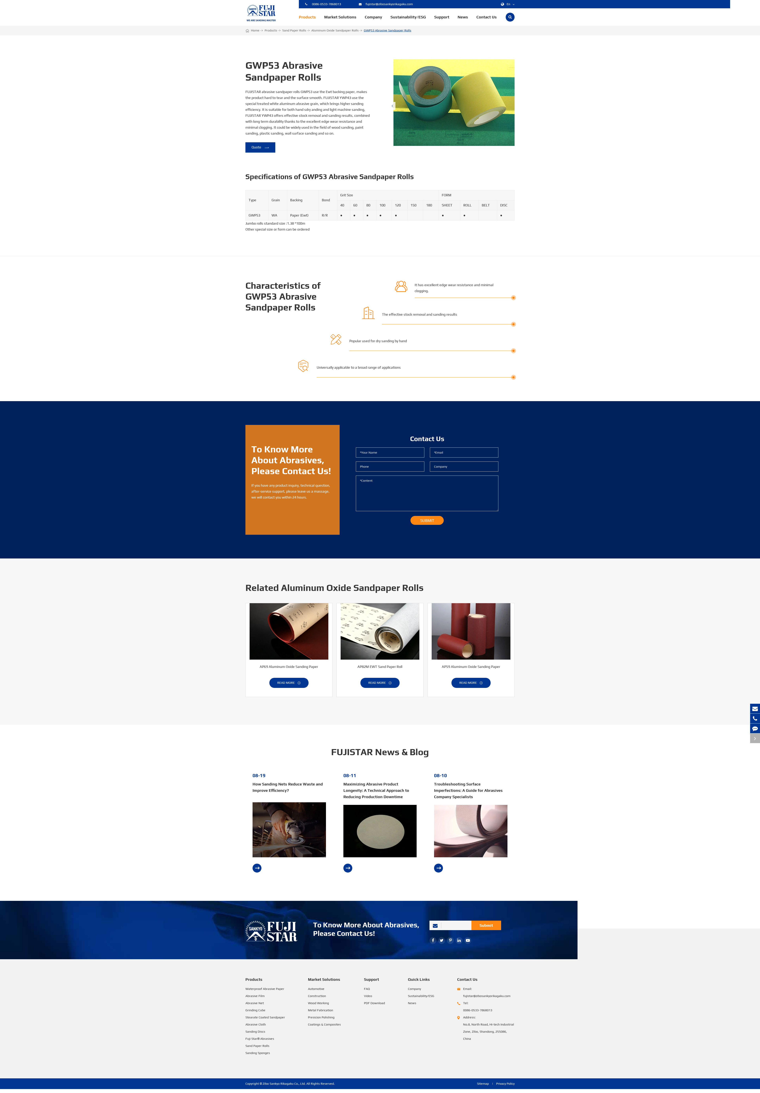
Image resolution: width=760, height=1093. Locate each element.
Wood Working (318, 1003)
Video (368, 996)
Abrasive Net (254, 1003)
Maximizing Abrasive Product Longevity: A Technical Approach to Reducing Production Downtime (376, 790)
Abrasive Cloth (255, 1024)
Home (255, 30)
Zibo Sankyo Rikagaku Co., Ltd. (284, 1083)
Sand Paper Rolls (294, 30)
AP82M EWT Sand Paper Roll (379, 667)
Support (441, 17)
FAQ (367, 989)
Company (373, 17)
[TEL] (755, 718)
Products (307, 17)
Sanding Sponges (257, 1053)
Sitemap (483, 1083)
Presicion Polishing (321, 1017)
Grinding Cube (255, 1010)
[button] (392, 106)
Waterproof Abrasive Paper (264, 989)
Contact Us (486, 17)
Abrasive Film (255, 996)
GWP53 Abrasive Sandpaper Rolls (387, 30)
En (508, 4)
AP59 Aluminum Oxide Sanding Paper (471, 667)
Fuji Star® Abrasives (259, 1039)
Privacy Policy (505, 1083)
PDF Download (374, 1003)
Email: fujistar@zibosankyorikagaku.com (486, 992)
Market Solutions (340, 17)
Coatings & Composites (324, 1024)
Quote (260, 147)
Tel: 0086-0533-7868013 (477, 1006)
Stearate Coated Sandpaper (265, 1017)
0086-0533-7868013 (326, 4)
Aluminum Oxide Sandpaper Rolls (335, 30)
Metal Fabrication (320, 1010)
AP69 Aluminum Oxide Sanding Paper (289, 667)
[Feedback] (755, 728)
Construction (317, 996)
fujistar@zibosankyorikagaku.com (389, 4)
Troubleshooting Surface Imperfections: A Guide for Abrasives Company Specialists (468, 790)
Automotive (316, 989)
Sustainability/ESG (408, 17)
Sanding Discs (255, 1031)
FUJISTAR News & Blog (380, 752)
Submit (486, 925)
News (463, 17)
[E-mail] (755, 708)
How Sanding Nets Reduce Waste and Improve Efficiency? (288, 787)
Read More (289, 683)
